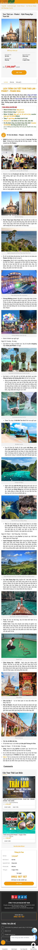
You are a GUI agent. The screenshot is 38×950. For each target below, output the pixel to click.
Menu (36, 2)
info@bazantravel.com (10, 934)
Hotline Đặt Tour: (19, 915)
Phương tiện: (8, 58)
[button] (35, 20)
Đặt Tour (19, 72)
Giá (4, 804)
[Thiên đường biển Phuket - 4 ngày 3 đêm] (19, 822)
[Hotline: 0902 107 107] (3, 942)
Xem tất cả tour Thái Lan (19, 846)
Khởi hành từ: (8, 54)
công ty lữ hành (32, 95)
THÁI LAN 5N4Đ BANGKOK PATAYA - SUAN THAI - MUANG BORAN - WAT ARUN (19, 800)
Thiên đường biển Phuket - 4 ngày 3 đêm (14, 835)
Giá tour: (5, 855)
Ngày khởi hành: (26, 54)
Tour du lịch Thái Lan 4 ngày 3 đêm (26, 99)
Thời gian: (25, 58)
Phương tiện (6, 802)
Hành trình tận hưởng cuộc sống (7, 2)
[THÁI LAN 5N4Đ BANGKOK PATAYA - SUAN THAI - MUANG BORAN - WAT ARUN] (19, 787)
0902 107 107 (8, 931)
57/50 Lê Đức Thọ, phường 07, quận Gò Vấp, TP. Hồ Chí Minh (18, 927)
